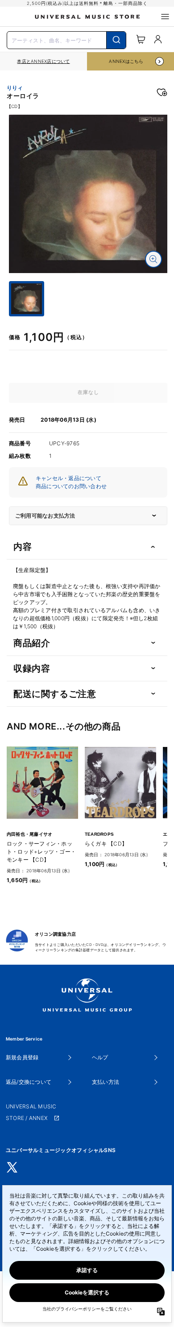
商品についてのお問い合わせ (71, 486)
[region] (43, 61)
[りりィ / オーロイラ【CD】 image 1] (88, 194)
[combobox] (66, 39)
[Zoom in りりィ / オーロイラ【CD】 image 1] (153, 259)
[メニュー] (165, 16)
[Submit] (116, 40)
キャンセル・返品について (68, 478)
